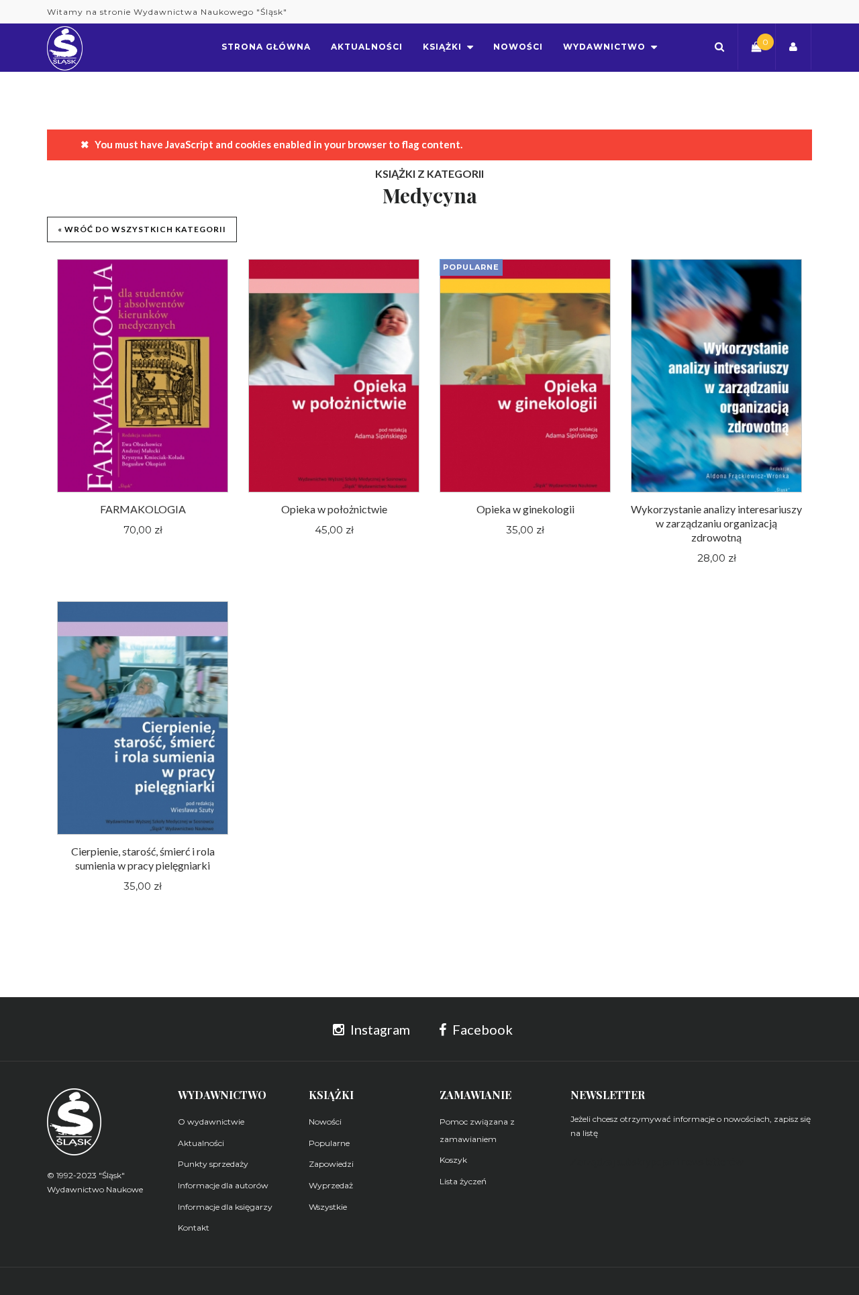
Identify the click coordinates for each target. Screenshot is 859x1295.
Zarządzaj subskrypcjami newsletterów (656, 1161)
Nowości (325, 1122)
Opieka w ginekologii (525, 509)
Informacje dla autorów (223, 1185)
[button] (719, 46)
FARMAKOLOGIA (143, 509)
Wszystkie (328, 1207)
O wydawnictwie (211, 1122)
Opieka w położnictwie (334, 509)
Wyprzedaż (331, 1185)
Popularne (329, 1143)
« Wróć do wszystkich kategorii (142, 229)
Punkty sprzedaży (213, 1164)
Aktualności (201, 1143)
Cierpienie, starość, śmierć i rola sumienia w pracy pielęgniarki (143, 858)
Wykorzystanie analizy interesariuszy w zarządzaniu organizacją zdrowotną (716, 523)
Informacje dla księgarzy (225, 1207)
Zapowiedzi (331, 1164)
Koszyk (453, 1160)
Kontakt (193, 1228)
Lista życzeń (463, 1181)
